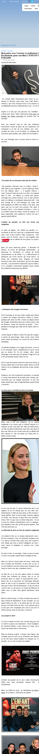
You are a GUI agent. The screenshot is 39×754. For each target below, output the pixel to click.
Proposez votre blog (14, 1)
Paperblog (10, 7)
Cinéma (33, 6)
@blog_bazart (11, 60)
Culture (26, 6)
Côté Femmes (28, 8)
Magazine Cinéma (8, 45)
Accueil (3, 1)
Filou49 (5, 60)
